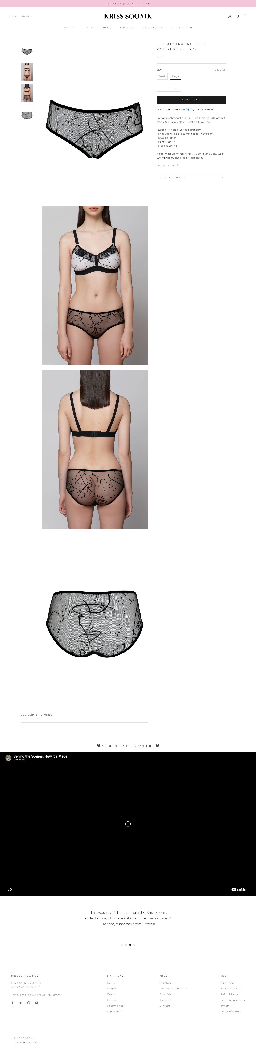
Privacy (225, 1005)
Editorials (165, 994)
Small (162, 76)
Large (175, 76)
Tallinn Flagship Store (173, 988)
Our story (165, 982)
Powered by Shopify (26, 1042)
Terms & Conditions (233, 1000)
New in (69, 28)
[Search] (238, 16)
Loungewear (182, 28)
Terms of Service (231, 1011)
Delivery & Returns (36, 715)
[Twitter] (173, 165)
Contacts (165, 1005)
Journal (164, 1000)
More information (173, 178)
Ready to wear (153, 28)
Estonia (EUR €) (19, 16)
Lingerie (127, 28)
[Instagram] (28, 1003)
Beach (108, 28)
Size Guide (227, 982)
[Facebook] (169, 165)
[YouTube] (36, 1003)
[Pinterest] (178, 165)
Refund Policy (229, 994)
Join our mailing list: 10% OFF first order (35, 994)
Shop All (89, 28)
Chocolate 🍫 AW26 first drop (128, 3)
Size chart (220, 69)
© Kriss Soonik (25, 1038)
